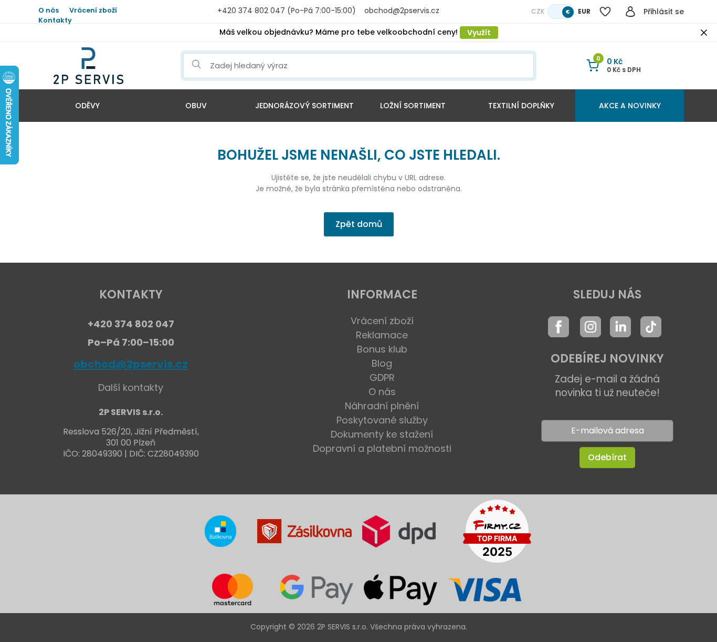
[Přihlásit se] (630, 11)
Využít (479, 32)
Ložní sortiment (413, 105)
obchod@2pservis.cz (130, 364)
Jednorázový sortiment (304, 105)
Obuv (196, 105)
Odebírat (607, 457)
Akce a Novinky (630, 105)
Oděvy (87, 105)
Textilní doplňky (521, 105)
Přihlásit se (664, 11)
